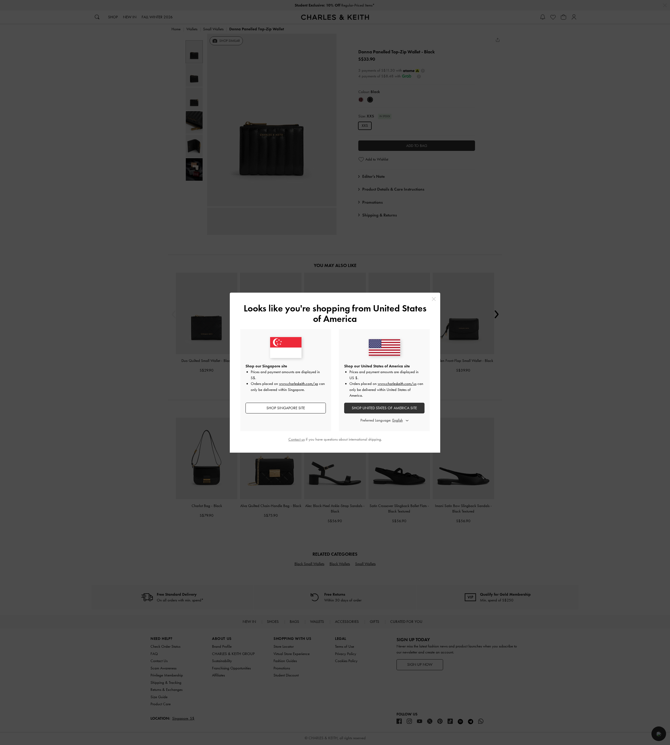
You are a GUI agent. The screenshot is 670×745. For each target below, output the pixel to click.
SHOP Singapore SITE (285, 408)
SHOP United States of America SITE (384, 408)
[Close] (434, 299)
